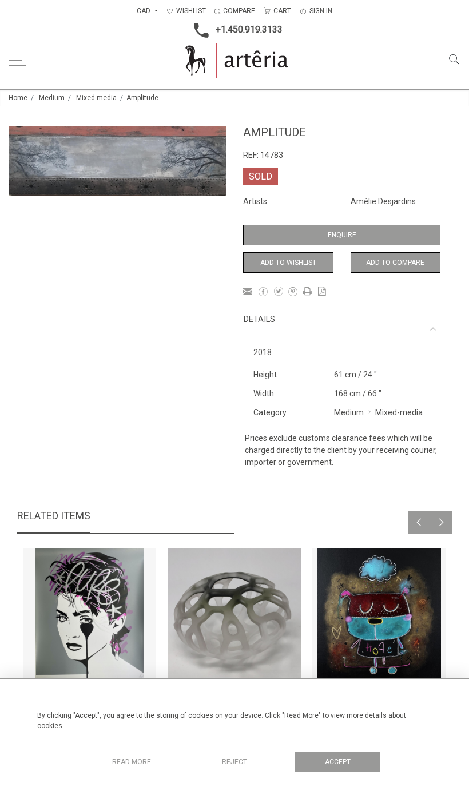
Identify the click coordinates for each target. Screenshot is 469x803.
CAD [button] (144, 11)
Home (18, 98)
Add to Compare (395, 263)
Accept (338, 762)
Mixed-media (96, 98)
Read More (131, 762)
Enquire (342, 235)
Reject (234, 762)
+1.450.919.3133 (249, 29)
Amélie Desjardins (383, 201)
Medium (52, 98)
